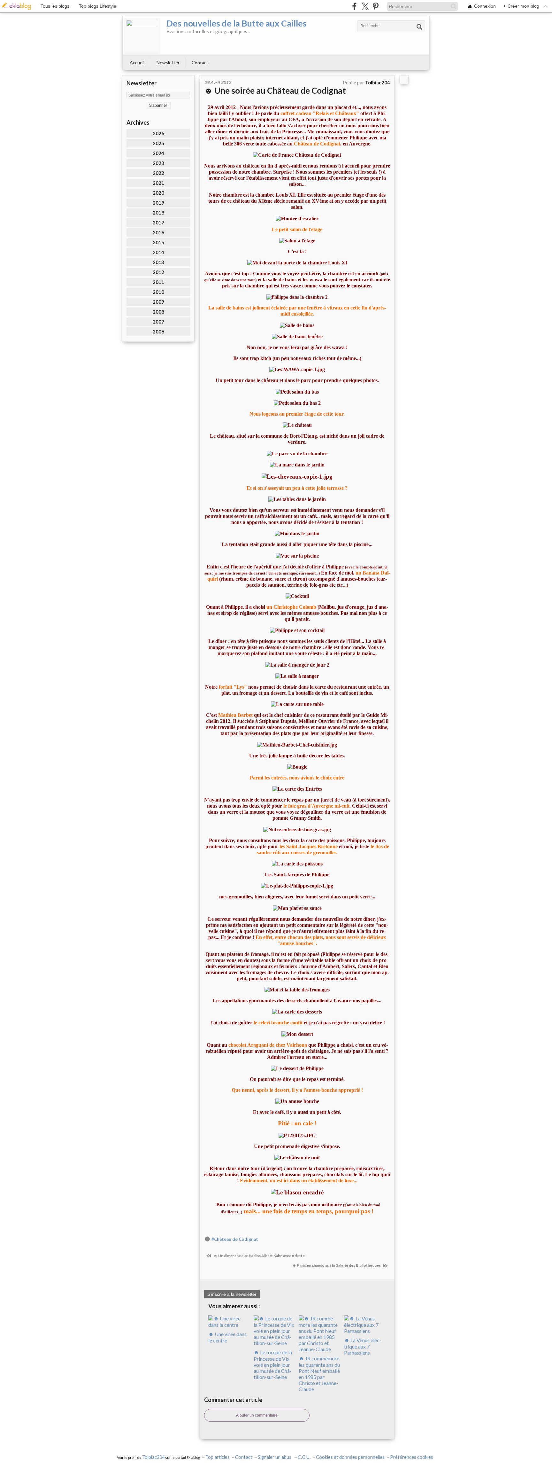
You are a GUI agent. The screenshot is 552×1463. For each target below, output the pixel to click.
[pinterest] (375, 6)
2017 (158, 222)
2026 (158, 133)
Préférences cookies (411, 1457)
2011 (158, 282)
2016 (158, 232)
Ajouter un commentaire (257, 1415)
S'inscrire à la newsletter (232, 1294)
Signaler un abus (275, 1457)
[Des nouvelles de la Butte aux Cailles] (142, 36)
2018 (158, 212)
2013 (158, 262)
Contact (200, 62)
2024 (158, 153)
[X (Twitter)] (365, 6)
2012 (158, 272)
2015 (158, 242)
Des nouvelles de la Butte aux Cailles (236, 23)
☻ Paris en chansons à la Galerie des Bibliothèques (336, 1265)
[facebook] (354, 6)
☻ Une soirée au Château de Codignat (275, 90)
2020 (158, 193)
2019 (158, 203)
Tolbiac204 (153, 1457)
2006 (158, 331)
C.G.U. (304, 1457)
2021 (158, 183)
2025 (158, 143)
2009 (158, 302)
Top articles (217, 1457)
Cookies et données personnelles (350, 1457)
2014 (158, 252)
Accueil (137, 62)
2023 (158, 163)
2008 (158, 312)
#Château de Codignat (234, 1239)
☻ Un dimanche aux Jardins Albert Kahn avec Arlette (259, 1255)
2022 (158, 173)
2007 (158, 322)
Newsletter (168, 62)
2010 (158, 292)
